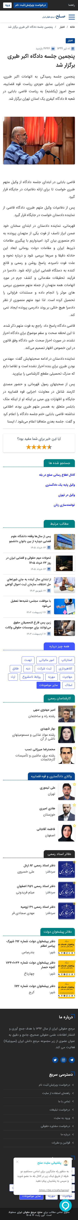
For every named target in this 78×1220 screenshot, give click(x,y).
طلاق (15, 668)
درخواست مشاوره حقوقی (55, 1126)
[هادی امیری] (66, 812)
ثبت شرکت (44, 668)
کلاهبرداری (65, 668)
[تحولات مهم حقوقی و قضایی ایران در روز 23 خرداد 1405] (64, 563)
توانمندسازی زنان (64, 505)
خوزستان (49, 815)
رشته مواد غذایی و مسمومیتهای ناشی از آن (33, 737)
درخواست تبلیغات (60, 1110)
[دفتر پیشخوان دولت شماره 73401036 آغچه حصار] (66, 968)
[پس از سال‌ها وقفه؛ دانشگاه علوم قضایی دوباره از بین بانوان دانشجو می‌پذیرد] (64, 542)
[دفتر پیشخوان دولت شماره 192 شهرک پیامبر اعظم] (66, 947)
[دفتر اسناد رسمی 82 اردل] (66, 869)
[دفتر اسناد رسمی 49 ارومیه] (66, 911)
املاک (68, 685)
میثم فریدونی (25, 892)
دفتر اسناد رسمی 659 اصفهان (36, 886)
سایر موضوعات (48, 685)
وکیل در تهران (66, 495)
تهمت (28, 660)
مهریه (51, 676)
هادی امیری (47, 808)
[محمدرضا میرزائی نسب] (66, 755)
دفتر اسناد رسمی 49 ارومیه (38, 906)
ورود (7, 5)
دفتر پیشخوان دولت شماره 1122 (34, 986)
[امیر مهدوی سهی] (66, 714)
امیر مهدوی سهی (44, 709)
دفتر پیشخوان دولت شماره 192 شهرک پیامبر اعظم (30, 943)
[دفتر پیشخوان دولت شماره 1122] (66, 990)
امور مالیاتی (46, 660)
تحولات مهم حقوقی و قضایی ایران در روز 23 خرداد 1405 (28, 560)
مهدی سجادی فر (23, 913)
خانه (72, 27)
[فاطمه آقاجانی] (66, 833)
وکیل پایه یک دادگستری (60, 485)
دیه (28, 668)
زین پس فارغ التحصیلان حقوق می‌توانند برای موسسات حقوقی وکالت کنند (28, 625)
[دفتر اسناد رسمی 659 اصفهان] (66, 890)
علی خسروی (25, 872)
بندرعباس (28, 952)
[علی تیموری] (66, 791)
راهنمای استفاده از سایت (56, 1093)
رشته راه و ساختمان (41, 716)
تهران (51, 794)
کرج (31, 992)
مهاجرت (67, 676)
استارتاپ (66, 660)
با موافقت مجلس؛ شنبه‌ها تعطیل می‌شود (31, 603)
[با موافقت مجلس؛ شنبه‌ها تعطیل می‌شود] (64, 606)
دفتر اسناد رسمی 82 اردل (39, 865)
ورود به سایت (62, 1118)
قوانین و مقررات (61, 1143)
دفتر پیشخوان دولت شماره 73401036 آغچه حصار (30, 965)
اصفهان (50, 835)
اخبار (62, 27)
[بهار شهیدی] (66, 734)
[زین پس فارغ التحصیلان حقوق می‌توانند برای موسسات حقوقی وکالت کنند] (64, 628)
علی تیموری (47, 787)
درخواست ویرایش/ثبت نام (30, 5)
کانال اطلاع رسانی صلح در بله (57, 475)
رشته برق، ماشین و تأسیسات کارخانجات (35, 757)
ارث (13, 676)
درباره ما (65, 1134)
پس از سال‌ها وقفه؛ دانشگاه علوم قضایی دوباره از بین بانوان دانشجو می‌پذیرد (30, 538)
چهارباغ (29, 974)
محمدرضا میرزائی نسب (40, 749)
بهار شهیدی (47, 728)
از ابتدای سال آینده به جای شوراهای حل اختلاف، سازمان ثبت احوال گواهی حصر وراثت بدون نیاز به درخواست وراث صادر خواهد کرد (28, 581)
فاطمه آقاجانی (46, 829)
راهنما (71, 5)
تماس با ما (64, 1101)
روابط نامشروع (31, 676)
